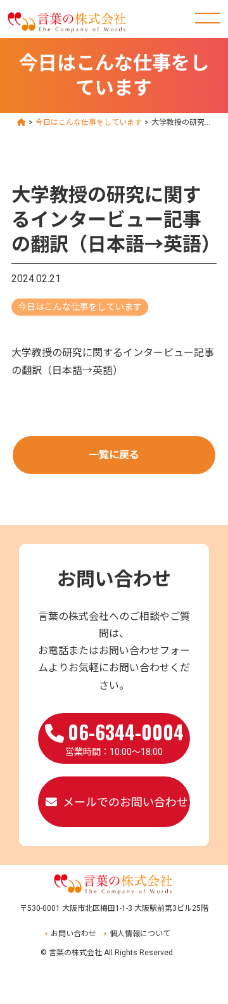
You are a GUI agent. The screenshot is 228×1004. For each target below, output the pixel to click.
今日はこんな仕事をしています (80, 307)
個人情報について (140, 933)
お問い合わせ (73, 933)
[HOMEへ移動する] (21, 122)
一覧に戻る (114, 455)
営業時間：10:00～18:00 (124, 737)
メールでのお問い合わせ (125, 802)
